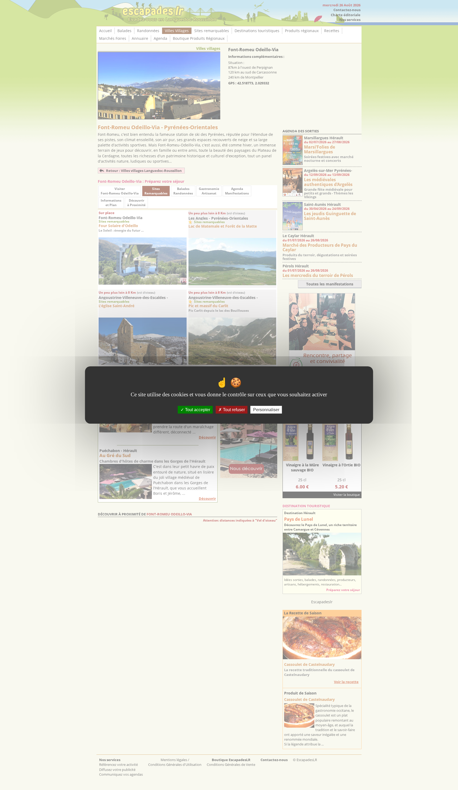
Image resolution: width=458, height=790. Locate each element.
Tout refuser (233, 409)
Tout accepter (197, 409)
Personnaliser (266, 409)
